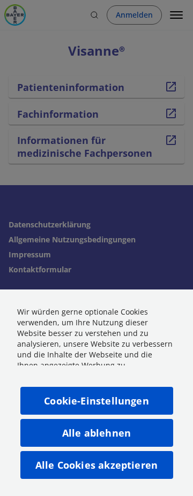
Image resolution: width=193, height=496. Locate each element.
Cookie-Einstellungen (96, 400)
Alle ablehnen (96, 432)
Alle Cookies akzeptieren (96, 465)
